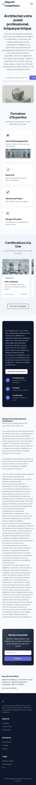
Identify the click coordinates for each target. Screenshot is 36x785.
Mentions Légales (8, 761)
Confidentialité (7, 764)
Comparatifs (6, 730)
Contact (4, 748)
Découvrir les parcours (16, 371)
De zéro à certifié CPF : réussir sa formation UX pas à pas (17, 362)
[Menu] (31, 4)
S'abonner (18, 658)
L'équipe (5, 745)
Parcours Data (6, 726)
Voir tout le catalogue (18, 306)
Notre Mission (6, 742)
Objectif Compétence (11, 4)
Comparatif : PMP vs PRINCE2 (13, 684)
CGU (3, 767)
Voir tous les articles (9, 688)
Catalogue (5, 723)
